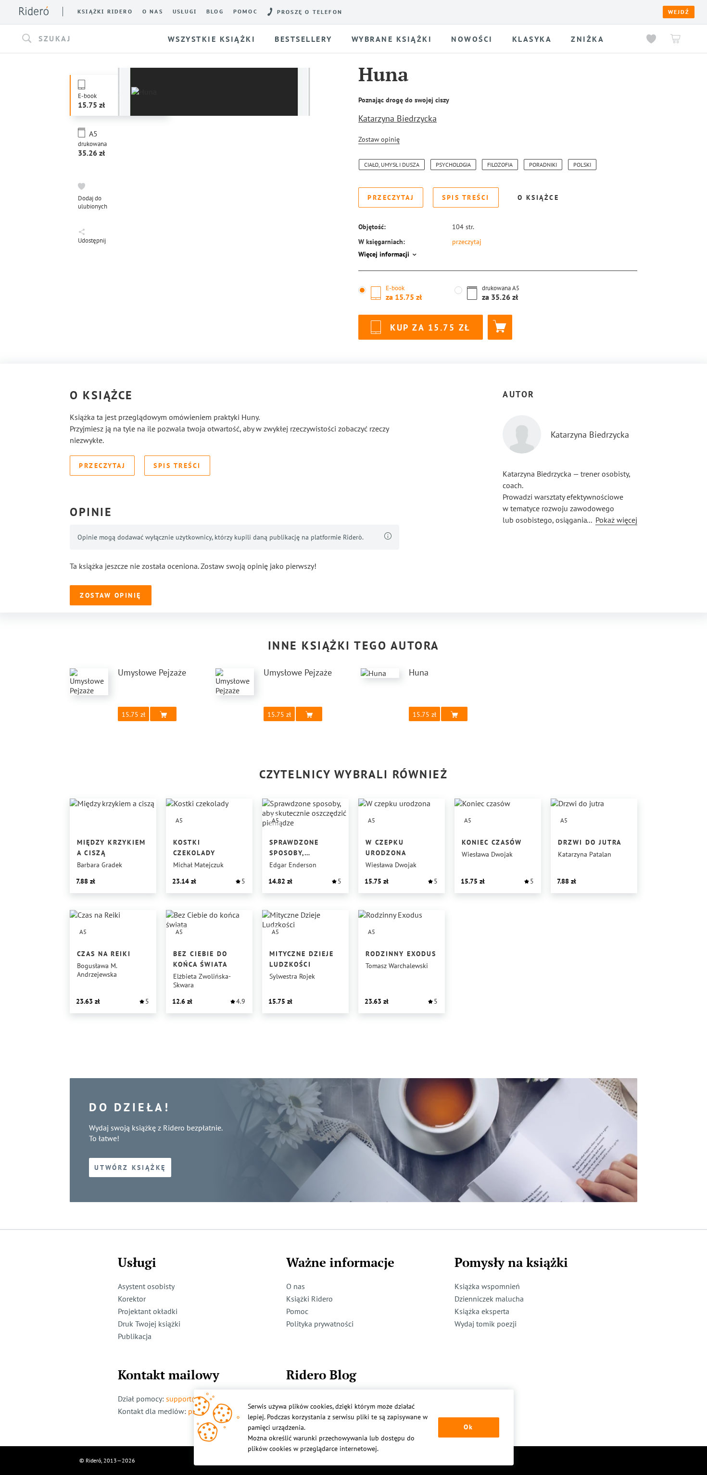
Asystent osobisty (146, 1286)
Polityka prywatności (320, 1323)
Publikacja (135, 1336)
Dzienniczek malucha (489, 1298)
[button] (86, 38)
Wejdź (678, 12)
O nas (152, 11)
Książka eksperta (481, 1311)
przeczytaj (466, 241)
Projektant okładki (147, 1311)
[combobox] (86, 38)
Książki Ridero (309, 1298)
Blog (215, 11)
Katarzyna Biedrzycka (397, 118)
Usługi (185, 11)
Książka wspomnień (487, 1286)
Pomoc (245, 11)
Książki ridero (105, 11)
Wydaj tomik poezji (485, 1323)
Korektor (132, 1298)
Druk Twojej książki (149, 1323)
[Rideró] (34, 10)
